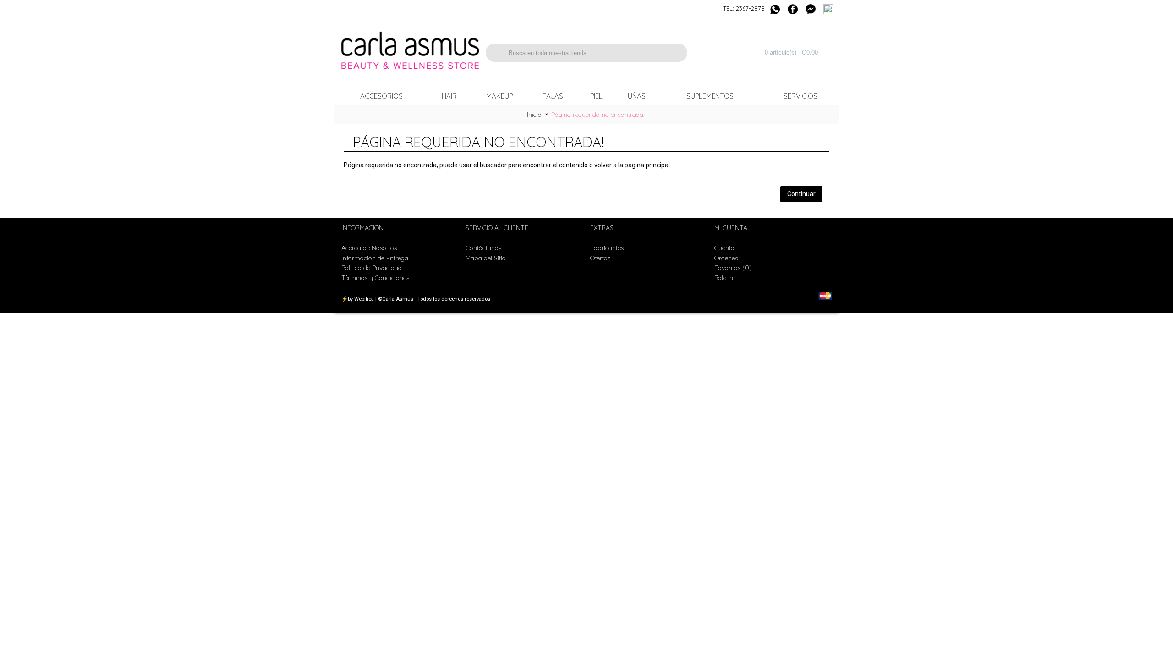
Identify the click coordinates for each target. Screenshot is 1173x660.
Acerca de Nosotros (369, 248)
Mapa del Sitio (486, 258)
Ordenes (726, 258)
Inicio (534, 114)
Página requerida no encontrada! (598, 114)
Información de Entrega (374, 258)
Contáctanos (483, 248)
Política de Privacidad (371, 268)
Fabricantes (607, 248)
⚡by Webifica (357, 299)
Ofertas (600, 258)
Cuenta (724, 248)
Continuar (801, 194)
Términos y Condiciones (375, 278)
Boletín (723, 278)
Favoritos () (733, 268)
